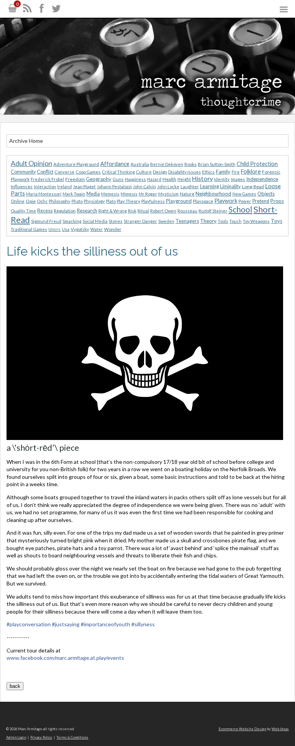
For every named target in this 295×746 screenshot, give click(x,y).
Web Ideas (280, 729)
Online (18, 201)
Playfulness (153, 201)
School (240, 209)
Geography (98, 179)
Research (87, 210)
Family (223, 172)
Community (23, 172)
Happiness (135, 179)
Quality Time (23, 210)
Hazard (154, 179)
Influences (22, 186)
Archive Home (26, 140)
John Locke (168, 186)
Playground (179, 201)
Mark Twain (74, 193)
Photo (77, 201)
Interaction (45, 186)
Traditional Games (29, 229)
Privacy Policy (41, 737)
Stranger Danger (140, 221)
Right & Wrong (112, 210)
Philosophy (59, 201)
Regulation (65, 211)
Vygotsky (80, 229)
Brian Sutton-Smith (216, 164)
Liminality (230, 186)
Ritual (143, 210)
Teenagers (187, 221)
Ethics (208, 172)
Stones (116, 221)
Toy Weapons (256, 221)
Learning (209, 186)
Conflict (45, 172)
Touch (235, 221)
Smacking (72, 221)
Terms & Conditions (72, 737)
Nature (187, 194)
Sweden (166, 221)
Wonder (112, 229)
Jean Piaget (84, 186)
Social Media (95, 221)
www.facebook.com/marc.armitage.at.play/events (65, 657)
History (202, 178)
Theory (208, 221)
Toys (276, 221)
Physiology (94, 201)
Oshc (42, 201)
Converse (65, 171)
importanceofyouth (105, 624)
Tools (223, 221)
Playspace (203, 201)
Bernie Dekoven (166, 164)
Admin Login (16, 737)
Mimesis (129, 193)
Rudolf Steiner (213, 210)
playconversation (29, 624)
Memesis (110, 193)
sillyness (143, 624)
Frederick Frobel (47, 179)
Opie (31, 201)
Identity (222, 179)
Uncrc (54, 229)
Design (160, 172)
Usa (66, 229)
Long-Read (253, 186)
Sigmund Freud (46, 221)
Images (238, 179)
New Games (244, 193)
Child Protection (257, 164)
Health (169, 179)
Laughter (190, 186)
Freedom (75, 179)
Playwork (225, 200)
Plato (111, 201)
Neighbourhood (213, 194)
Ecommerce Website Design (242, 729)
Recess (45, 211)
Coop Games (88, 171)
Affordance (114, 163)
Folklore (251, 171)
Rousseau (187, 210)
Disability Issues (184, 171)
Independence (262, 179)
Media (93, 194)
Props (277, 201)
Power (245, 201)
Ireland (64, 186)
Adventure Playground (76, 164)
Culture (144, 171)
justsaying (66, 624)
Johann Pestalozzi (114, 186)
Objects (266, 194)
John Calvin (144, 186)
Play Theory (128, 201)
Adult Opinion (31, 163)
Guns (118, 179)
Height (184, 179)
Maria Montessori (43, 193)
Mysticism (168, 193)
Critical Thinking (118, 171)
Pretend (260, 201)
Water (96, 229)
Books (190, 164)
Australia (140, 164)
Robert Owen (163, 210)
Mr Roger (148, 193)
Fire (236, 171)
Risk (132, 211)
